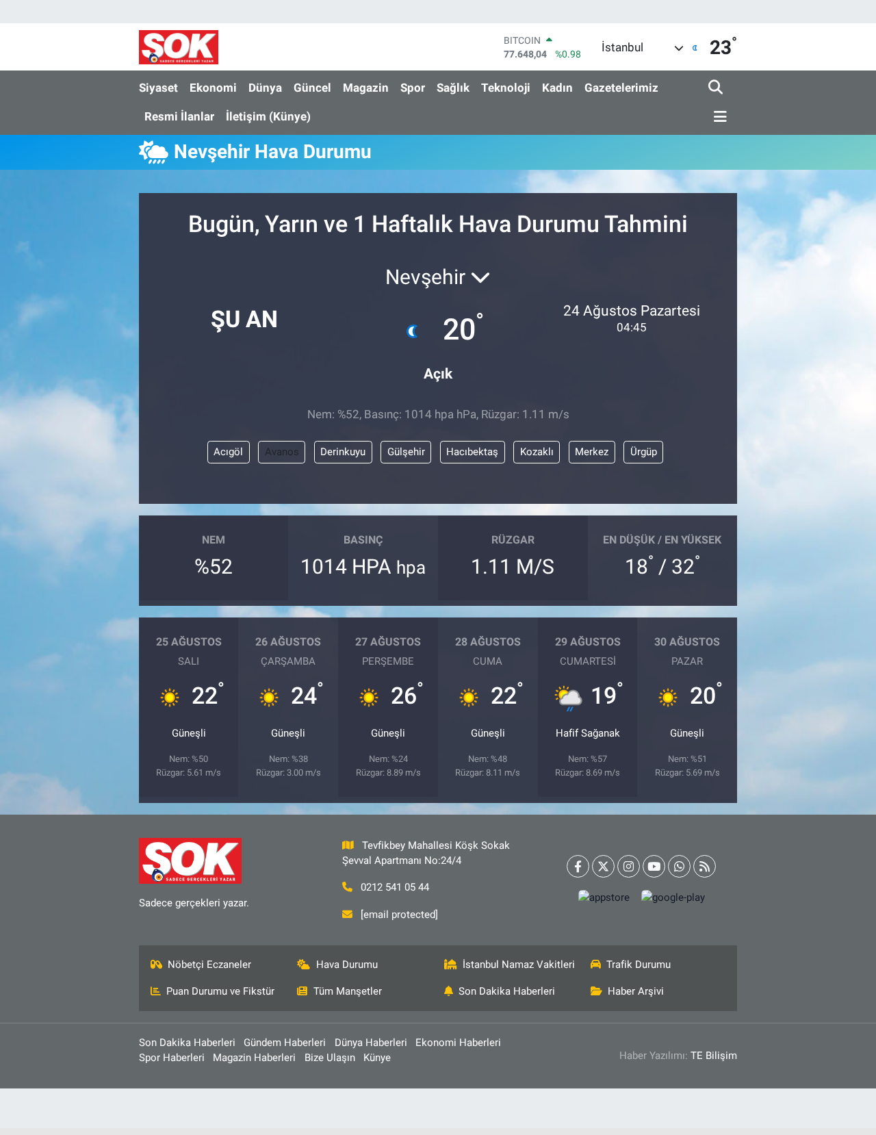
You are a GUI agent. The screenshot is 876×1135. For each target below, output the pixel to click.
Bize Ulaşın (330, 1057)
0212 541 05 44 (395, 887)
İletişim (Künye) (268, 116)
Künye (377, 1057)
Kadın (557, 87)
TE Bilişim (714, 1055)
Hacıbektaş (472, 452)
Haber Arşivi (636, 991)
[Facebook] (578, 866)
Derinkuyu (342, 452)
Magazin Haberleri (254, 1057)
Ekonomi (213, 87)
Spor (412, 87)
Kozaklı (537, 452)
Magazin (366, 87)
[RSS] (704, 866)
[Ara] (716, 88)
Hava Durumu (347, 964)
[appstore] (603, 897)
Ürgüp (643, 452)
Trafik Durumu (638, 964)
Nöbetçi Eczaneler (209, 964)
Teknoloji (505, 87)
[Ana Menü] (717, 117)
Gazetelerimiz (621, 87)
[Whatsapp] (679, 866)
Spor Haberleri (172, 1057)
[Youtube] (654, 866)
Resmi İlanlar (179, 116)
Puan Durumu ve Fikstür (220, 991)
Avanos (282, 452)
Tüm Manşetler (347, 991)
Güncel (312, 87)
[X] (603, 866)
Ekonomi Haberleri (458, 1042)
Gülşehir (406, 452)
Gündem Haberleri (285, 1042)
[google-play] (673, 897)
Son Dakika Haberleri (507, 991)
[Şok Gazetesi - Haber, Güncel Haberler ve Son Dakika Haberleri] (178, 47)
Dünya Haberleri (371, 1042)
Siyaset (158, 87)
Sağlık (453, 87)
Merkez (591, 452)
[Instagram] (628, 866)
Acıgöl (228, 452)
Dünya (265, 87)
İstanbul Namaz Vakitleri (519, 964)
